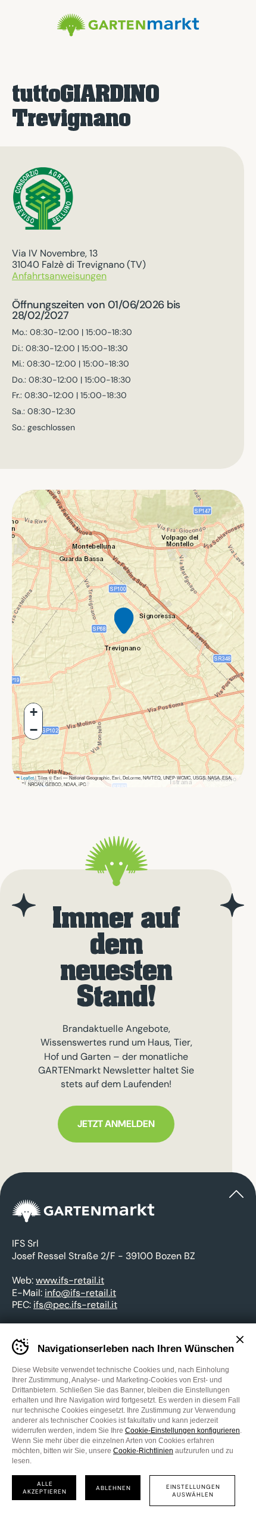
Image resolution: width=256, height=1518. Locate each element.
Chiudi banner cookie (240, 1339)
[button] (123, 630)
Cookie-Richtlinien (143, 1451)
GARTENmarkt (128, 25)
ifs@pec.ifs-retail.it (75, 1304)
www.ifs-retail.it (70, 1280)
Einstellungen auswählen (193, 1490)
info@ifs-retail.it (80, 1293)
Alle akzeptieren (45, 1487)
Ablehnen (113, 1488)
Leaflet (27, 777)
